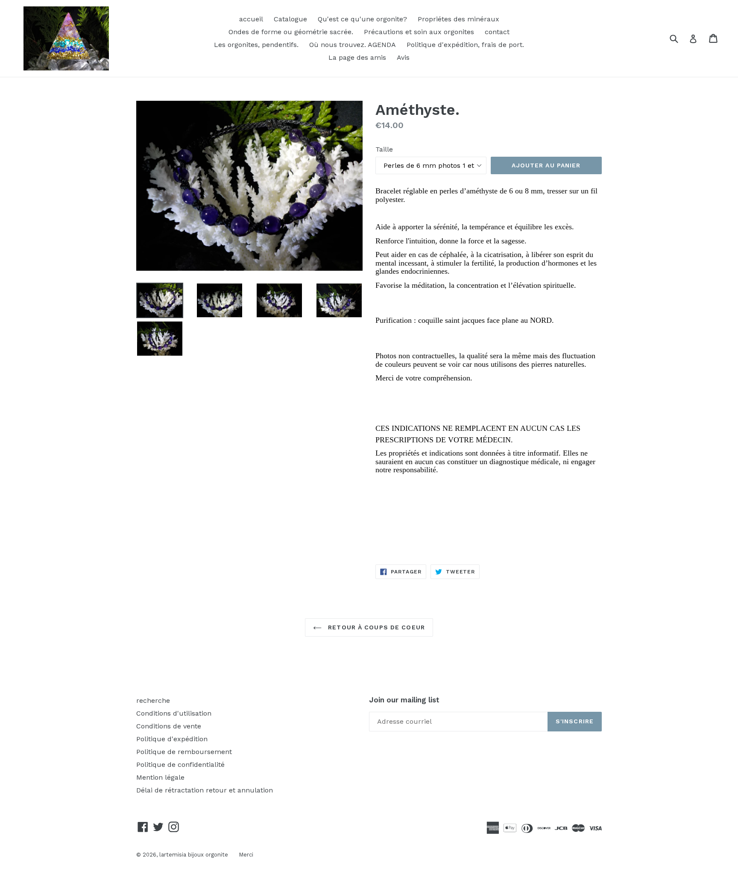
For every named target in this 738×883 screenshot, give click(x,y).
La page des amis (357, 57)
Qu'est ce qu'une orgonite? (362, 19)
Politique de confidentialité (180, 764)
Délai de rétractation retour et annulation (204, 790)
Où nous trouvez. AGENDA (352, 45)
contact (497, 32)
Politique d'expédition (172, 739)
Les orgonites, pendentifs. (256, 45)
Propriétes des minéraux (458, 19)
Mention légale (160, 777)
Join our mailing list (404, 700)
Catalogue (290, 19)
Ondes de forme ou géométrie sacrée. (290, 32)
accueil (251, 19)
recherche (153, 700)
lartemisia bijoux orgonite (193, 854)
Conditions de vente (168, 726)
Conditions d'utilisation (173, 713)
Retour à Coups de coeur (375, 627)
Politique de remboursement (184, 752)
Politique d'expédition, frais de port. (465, 45)
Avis (403, 57)
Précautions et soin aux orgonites (419, 32)
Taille (384, 149)
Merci (246, 854)
